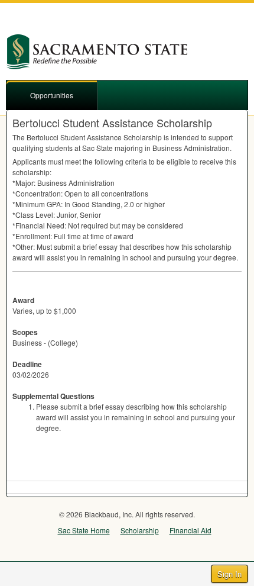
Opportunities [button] (51, 95)
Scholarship (140, 530)
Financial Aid (190, 530)
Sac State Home (84, 530)
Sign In (229, 573)
